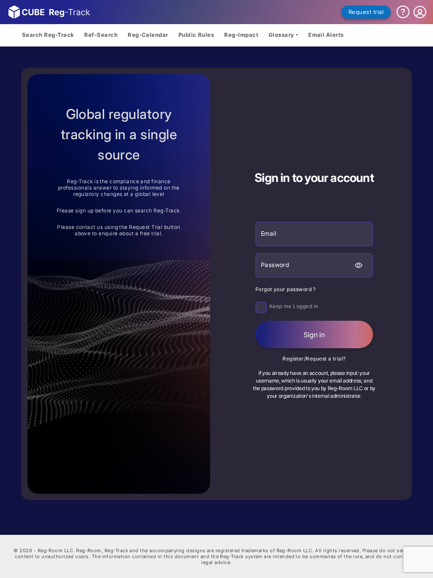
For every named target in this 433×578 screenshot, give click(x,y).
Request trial (366, 11)
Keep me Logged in (293, 306)
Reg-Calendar (148, 34)
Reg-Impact (241, 34)
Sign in (314, 334)
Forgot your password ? (285, 289)
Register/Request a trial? (314, 358)
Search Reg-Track (48, 34)
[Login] (420, 12)
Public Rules (196, 34)
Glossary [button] (281, 34)
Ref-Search (101, 34)
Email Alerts (326, 34)
